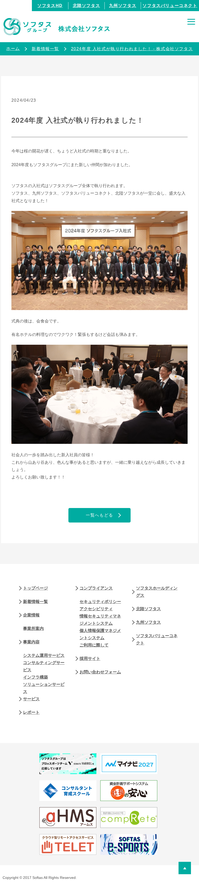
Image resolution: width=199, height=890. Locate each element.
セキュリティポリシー (100, 601)
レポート (31, 712)
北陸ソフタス (86, 5)
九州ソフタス (123, 5)
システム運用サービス (44, 655)
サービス (31, 699)
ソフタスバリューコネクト (170, 5)
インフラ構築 (35, 677)
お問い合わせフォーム (100, 672)
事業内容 (31, 642)
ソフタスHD (50, 5)
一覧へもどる (99, 515)
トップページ (35, 588)
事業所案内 (33, 628)
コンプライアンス (96, 588)
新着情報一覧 (35, 601)
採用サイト (90, 658)
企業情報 (31, 615)
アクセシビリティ (96, 609)
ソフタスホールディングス (156, 592)
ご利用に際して (94, 645)
